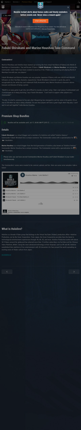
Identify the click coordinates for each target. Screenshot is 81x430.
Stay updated (40, 21)
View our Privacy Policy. (48, 29)
